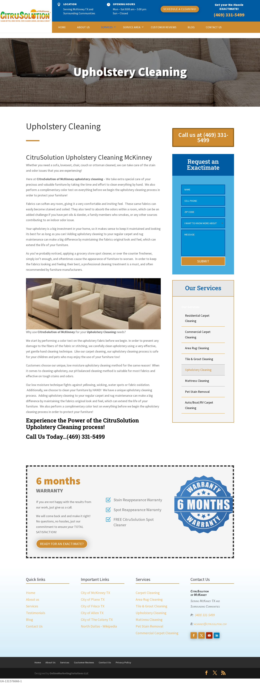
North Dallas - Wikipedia (99, 626)
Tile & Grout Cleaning (199, 359)
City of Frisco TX (92, 606)
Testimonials (35, 613)
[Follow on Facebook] (193, 635)
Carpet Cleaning (148, 592)
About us (32, 599)
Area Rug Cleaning (197, 348)
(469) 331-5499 (229, 15)
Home (62, 27)
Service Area (131, 27)
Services (107, 27)
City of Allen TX (92, 613)
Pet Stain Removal (197, 392)
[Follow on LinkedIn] (216, 635)
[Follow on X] (201, 635)
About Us (83, 27)
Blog (191, 27)
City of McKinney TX (95, 592)
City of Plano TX (93, 599)
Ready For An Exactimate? (62, 543)
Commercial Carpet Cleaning (157, 633)
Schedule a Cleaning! (179, 9)
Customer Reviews (163, 27)
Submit (203, 261)
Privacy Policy (123, 662)
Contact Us (214, 27)
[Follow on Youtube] (209, 635)
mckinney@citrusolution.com (210, 624)
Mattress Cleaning (197, 381)
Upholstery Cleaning (198, 370)
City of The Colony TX (97, 619)
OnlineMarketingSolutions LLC (69, 673)
